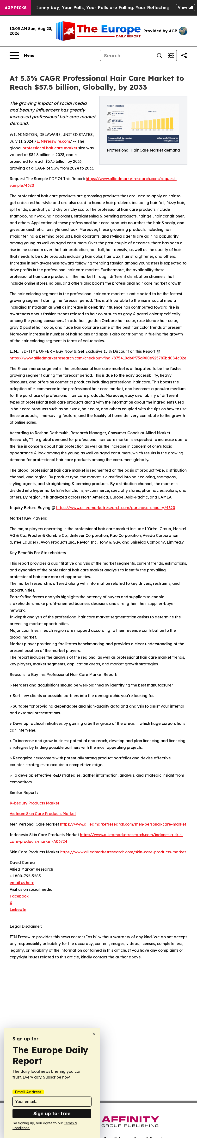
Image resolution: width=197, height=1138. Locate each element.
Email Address (28, 1092)
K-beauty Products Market (34, 803)
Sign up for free (51, 1113)
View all (185, 7)
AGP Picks (15, 7)
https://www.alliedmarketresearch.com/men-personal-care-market (123, 824)
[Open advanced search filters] (171, 55)
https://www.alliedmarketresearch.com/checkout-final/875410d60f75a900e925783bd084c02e (98, 358)
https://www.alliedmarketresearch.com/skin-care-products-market (123, 852)
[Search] (159, 55)
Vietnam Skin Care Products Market (43, 813)
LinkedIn (18, 909)
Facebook (19, 896)
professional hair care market (50, 148)
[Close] (94, 1034)
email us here (22, 882)
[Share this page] (184, 55)
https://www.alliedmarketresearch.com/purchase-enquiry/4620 (115, 507)
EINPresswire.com (53, 141)
